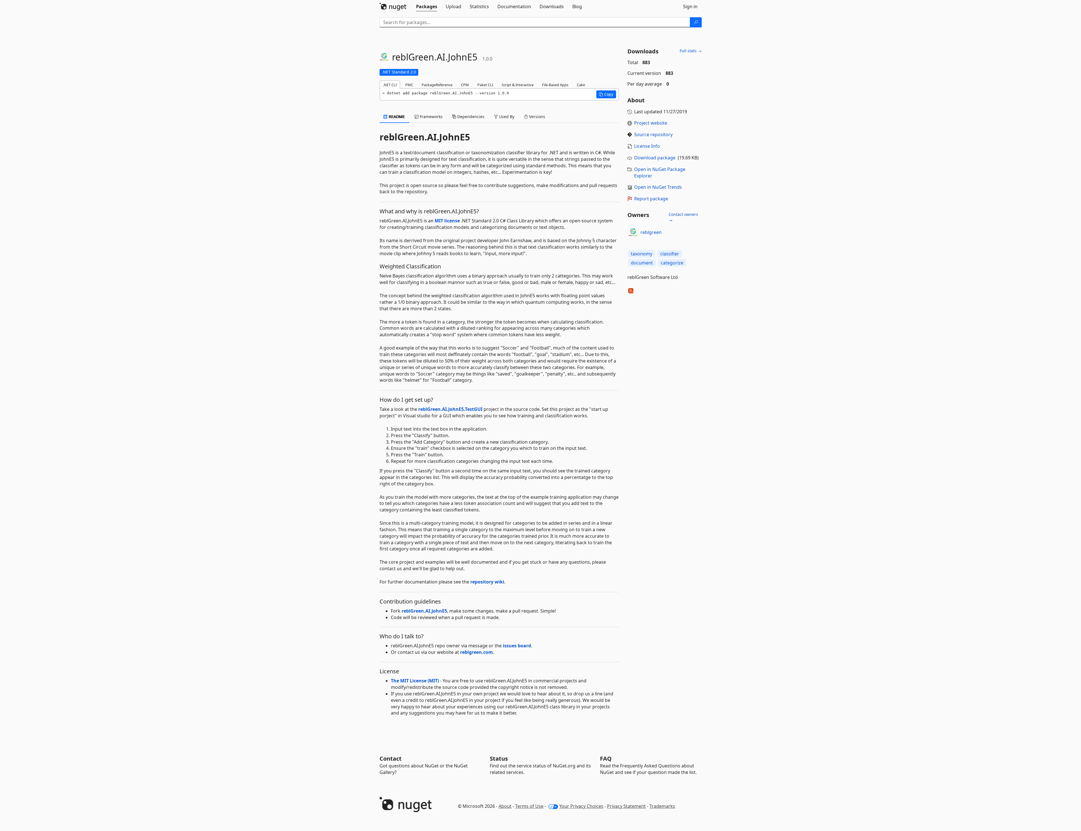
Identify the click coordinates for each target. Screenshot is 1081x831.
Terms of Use (529, 806)
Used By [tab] (506, 116)
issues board (517, 646)
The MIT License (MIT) (415, 681)
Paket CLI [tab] (485, 84)
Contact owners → (683, 217)
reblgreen (651, 232)
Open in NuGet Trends (658, 187)
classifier (669, 254)
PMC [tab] (409, 84)
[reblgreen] (633, 232)
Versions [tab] (536, 116)
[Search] (696, 22)
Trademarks (662, 806)
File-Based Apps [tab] (555, 84)
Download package (654, 158)
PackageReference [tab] (437, 84)
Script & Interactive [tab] (518, 84)
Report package (651, 199)
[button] (606, 94)
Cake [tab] (581, 84)
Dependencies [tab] (470, 116)
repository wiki (487, 582)
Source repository (653, 134)
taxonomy (641, 254)
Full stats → (691, 50)
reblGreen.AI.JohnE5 (424, 611)
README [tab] (396, 116)
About (505, 806)
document (642, 263)
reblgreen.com (476, 652)
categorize (672, 263)
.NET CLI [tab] (390, 84)
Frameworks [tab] (431, 116)
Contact (391, 758)
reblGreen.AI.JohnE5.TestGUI (450, 409)
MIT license (447, 221)
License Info (647, 146)
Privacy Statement (626, 806)
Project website (650, 123)
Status (499, 758)
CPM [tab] (465, 84)
